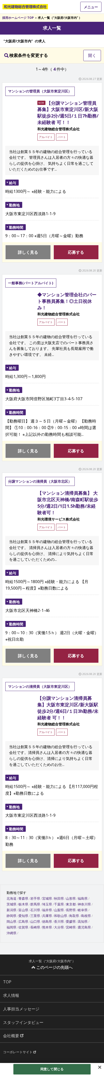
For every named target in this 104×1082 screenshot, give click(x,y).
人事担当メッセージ (21, 1009)
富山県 (23, 910)
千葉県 (59, 904)
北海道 (11, 898)
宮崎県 (71, 927)
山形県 (71, 898)
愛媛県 (71, 921)
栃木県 (23, 904)
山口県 (35, 921)
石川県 (35, 910)
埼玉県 (47, 904)
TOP (7, 982)
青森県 (23, 898)
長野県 (71, 910)
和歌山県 (60, 915)
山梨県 (59, 910)
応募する (76, 252)
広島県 (23, 921)
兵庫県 (47, 915)
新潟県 (11, 910)
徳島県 (47, 921)
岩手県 (35, 898)
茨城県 (11, 904)
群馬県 (35, 904)
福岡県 (11, 927)
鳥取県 (74, 915)
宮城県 (47, 898)
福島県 (83, 898)
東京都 (71, 904)
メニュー (91, 7)
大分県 (59, 927)
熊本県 (47, 927)
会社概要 (11, 1035)
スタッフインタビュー (23, 1022)
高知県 (83, 921)
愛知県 (23, 915)
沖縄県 (11, 933)
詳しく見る (28, 252)
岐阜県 (83, 910)
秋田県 (59, 898)
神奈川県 (84, 904)
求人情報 (11, 995)
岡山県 (11, 921)
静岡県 (11, 915)
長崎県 (35, 927)
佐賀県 (23, 927)
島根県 (86, 915)
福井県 (47, 910)
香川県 (59, 921)
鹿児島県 (84, 927)
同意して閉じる (52, 1069)
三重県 (35, 915)
